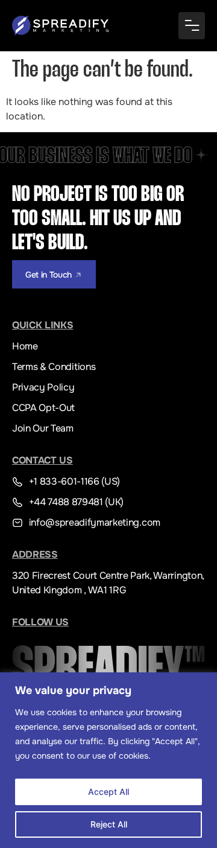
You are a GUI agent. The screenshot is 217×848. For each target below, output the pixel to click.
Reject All (108, 824)
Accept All (108, 791)
